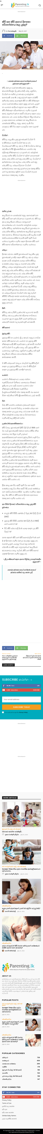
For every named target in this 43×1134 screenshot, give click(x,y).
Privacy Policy (23, 712)
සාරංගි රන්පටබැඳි (10, 911)
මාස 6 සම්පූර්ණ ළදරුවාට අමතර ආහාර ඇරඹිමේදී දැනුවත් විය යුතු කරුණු (10, 657)
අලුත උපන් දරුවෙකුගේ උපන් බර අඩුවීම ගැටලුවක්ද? (21, 908)
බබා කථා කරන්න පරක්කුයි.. (12, 831)
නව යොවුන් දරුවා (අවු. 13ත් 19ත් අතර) (14, 866)
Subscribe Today (21, 707)
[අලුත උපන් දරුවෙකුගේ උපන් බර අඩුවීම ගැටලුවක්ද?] (21, 891)
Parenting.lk (12, 31)
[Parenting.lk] (4, 31)
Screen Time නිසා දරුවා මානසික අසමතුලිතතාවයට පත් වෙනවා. (21, 870)
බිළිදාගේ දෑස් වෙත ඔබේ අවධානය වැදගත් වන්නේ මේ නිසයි (32, 657)
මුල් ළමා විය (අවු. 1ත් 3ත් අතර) (11, 829)
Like (38, 685)
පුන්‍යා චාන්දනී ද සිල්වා (12, 834)
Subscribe (36, 690)
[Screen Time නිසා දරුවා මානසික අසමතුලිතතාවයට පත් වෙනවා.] (21, 851)
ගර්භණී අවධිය (6, 906)
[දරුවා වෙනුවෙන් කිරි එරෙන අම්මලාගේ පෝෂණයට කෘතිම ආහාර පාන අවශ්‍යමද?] (21, 928)
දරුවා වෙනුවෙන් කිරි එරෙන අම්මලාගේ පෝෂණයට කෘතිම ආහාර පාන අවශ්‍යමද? (21, 947)
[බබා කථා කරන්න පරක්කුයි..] (21, 814)
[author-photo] (3, 834)
